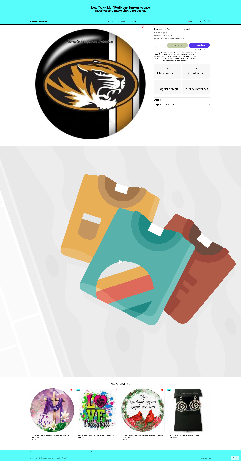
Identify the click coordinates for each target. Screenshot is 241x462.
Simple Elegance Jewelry (44, 458)
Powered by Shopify (60, 458)
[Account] (200, 21)
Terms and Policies (206, 458)
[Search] (196, 21)
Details (157, 99)
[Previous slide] (31, 9)
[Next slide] (209, 9)
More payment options (199, 49)
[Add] (71, 429)
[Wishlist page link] (209, 21)
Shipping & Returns (164, 104)
